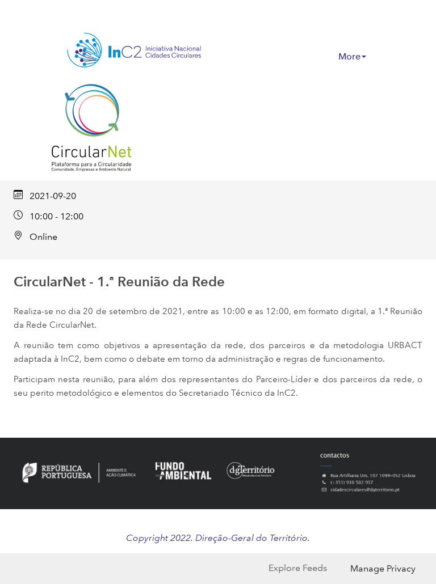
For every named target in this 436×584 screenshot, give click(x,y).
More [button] (349, 56)
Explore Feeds (298, 567)
